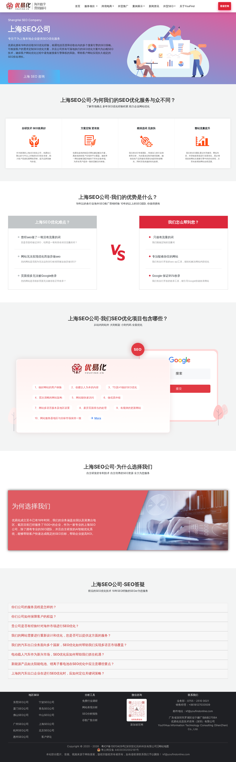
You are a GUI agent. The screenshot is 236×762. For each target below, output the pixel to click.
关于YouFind (187, 6)
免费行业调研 (90, 700)
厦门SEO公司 (21, 708)
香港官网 (224, 6)
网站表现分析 (90, 707)
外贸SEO (168, 6)
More (97, 418)
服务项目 (90, 6)
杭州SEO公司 (21, 730)
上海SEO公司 (46, 724)
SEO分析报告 (90, 713)
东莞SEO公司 (21, 702)
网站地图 (164, 746)
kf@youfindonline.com (199, 711)
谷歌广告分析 (90, 720)
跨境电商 (107, 6)
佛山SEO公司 (21, 715)
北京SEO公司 (46, 730)
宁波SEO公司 (46, 702)
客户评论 (46, 736)
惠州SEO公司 (21, 736)
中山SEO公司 (46, 715)
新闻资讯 (154, 6)
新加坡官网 (136, 724)
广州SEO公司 (21, 724)
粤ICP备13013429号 (113, 746)
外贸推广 (123, 6)
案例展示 (137, 6)
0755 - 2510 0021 (198, 700)
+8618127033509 (199, 704)
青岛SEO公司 (46, 708)
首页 (77, 6)
